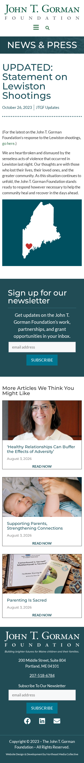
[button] (47, 28)
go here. (8, 143)
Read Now (42, 466)
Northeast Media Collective (62, 754)
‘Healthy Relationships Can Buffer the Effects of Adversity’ (41, 449)
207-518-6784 (42, 675)
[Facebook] (27, 721)
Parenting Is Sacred (27, 600)
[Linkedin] (42, 721)
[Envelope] (57, 721)
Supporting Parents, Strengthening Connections (35, 526)
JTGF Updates (47, 107)
